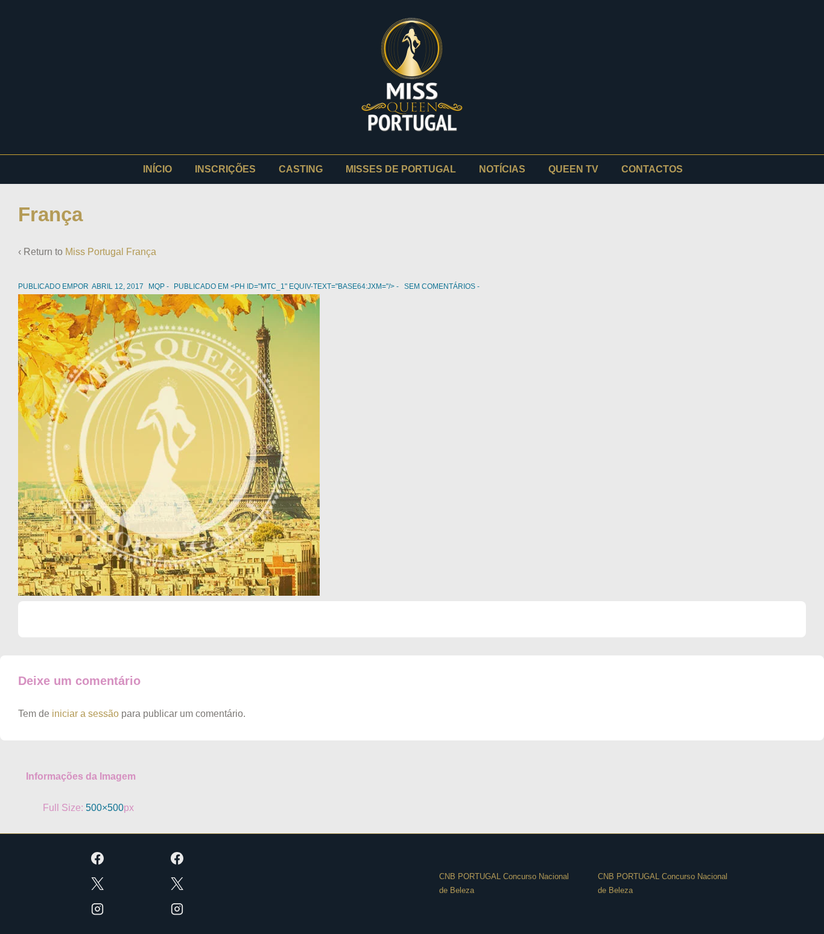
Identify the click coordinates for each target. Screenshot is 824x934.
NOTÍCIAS (502, 169)
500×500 (105, 808)
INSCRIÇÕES (225, 169)
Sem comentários (439, 286)
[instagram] (97, 909)
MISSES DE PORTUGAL (401, 169)
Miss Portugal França (110, 252)
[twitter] (97, 884)
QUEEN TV (573, 169)
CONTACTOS (652, 169)
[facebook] (97, 858)
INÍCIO (157, 169)
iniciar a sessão (85, 713)
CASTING (301, 169)
